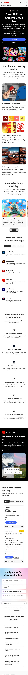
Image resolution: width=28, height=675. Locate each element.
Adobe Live (21, 418)
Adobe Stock (15, 368)
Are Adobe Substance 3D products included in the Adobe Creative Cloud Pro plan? (12, 663)
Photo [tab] (12, 246)
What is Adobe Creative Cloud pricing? (11, 633)
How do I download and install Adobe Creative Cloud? (12, 656)
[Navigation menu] (2, 2)
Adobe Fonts (22, 352)
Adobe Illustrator (10, 261)
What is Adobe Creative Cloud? (12, 627)
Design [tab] (16, 246)
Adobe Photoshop (16, 221)
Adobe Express (9, 298)
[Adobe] (6, 2)
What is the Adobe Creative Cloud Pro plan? (12, 650)
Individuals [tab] (7, 501)
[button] (20, 2)
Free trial (14, 42)
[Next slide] (17, 230)
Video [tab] (20, 246)
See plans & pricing (11, 522)
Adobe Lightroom (13, 222)
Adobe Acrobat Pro (10, 270)
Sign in (24, 2)
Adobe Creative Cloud (6, 5)
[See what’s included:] (22, 526)
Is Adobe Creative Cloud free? (11, 638)
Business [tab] (21, 501)
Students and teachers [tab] (14, 501)
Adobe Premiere (9, 288)
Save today (14, 39)
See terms (17, 31)
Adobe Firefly (9, 279)
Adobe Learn (20, 417)
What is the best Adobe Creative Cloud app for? (12, 643)
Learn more (5, 450)
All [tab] (22, 246)
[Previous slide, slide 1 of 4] (10, 230)
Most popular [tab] (7, 246)
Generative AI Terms (16, 610)
